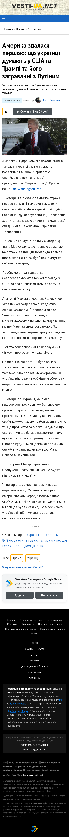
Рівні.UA (34, 660)
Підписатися (49, 595)
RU (6, 111)
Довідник (34, 678)
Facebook (28, 775)
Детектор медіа (18, 703)
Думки (34, 655)
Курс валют (34, 672)
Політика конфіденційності (20, 629)
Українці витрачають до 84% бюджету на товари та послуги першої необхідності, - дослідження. (34, 540)
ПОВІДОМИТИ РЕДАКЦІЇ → (34, 745)
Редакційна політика (30, 620)
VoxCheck (23, 711)
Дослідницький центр (34, 666)
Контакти (12, 624)
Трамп (17, 558)
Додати (20, 595)
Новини (34, 643)
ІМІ (60, 699)
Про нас (10, 620)
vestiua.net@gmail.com (34, 749)
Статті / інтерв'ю (34, 649)
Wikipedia (40, 775)
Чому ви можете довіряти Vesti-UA (22, 567)
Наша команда (55, 620)
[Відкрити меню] (3, 18)
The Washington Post (27, 189)
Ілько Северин (51, 100)
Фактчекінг (28, 624)
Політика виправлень (50, 624)
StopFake (11, 711)
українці (32, 558)
